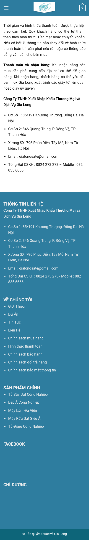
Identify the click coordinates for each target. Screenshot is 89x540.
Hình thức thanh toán (25, 346)
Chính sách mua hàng (26, 338)
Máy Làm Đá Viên (22, 410)
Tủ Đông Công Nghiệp (26, 426)
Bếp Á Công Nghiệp (24, 402)
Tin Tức (14, 322)
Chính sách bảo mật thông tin (32, 370)
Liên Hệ (14, 330)
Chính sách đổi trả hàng (27, 362)
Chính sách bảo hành (25, 354)
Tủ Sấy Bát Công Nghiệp (28, 394)
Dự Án (13, 314)
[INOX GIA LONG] (44, 8)
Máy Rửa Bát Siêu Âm (26, 418)
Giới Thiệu (16, 306)
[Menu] (6, 7)
